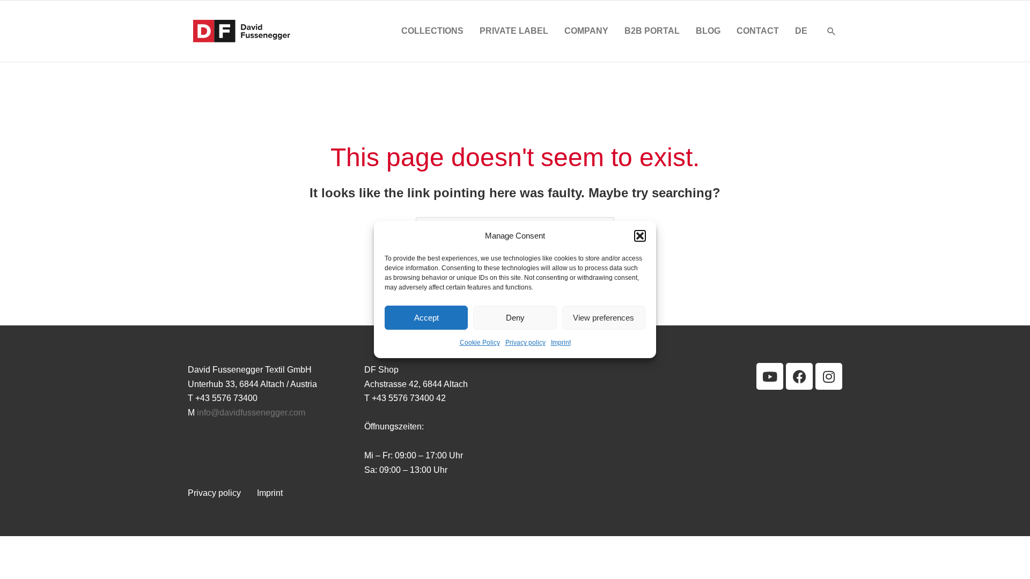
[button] (640, 236)
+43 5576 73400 (226, 398)
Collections (432, 30)
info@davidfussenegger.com (251, 412)
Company (586, 30)
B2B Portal (652, 30)
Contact (758, 30)
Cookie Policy (480, 343)
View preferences (603, 317)
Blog (708, 30)
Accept (426, 317)
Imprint (561, 343)
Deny (515, 317)
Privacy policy (525, 343)
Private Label (514, 30)
